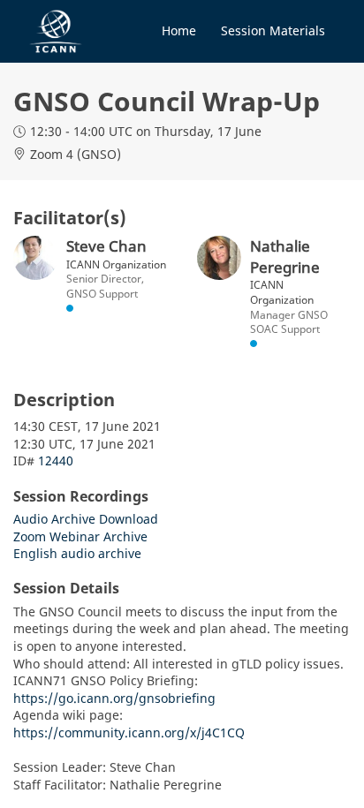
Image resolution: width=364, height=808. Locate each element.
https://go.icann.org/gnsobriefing (114, 698)
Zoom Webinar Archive (80, 536)
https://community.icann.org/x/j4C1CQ (129, 732)
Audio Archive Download (85, 518)
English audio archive (77, 553)
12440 (55, 460)
